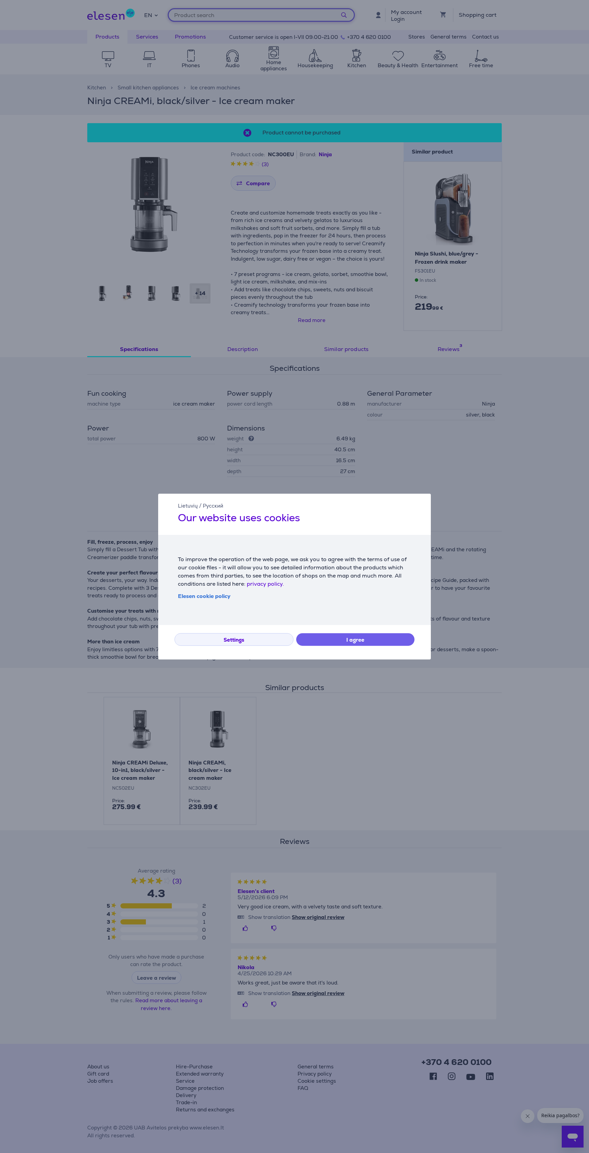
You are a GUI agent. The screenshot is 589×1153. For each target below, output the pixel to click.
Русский (213, 505)
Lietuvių (188, 505)
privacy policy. (265, 583)
